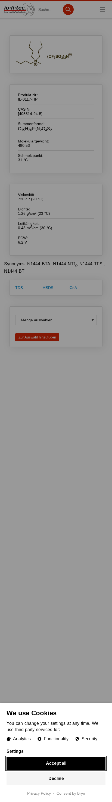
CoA (73, 287)
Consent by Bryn (71, 793)
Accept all (56, 763)
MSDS (47, 287)
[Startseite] (19, 16)
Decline (56, 778)
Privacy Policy (39, 793)
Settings (15, 751)
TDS (19, 287)
